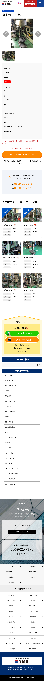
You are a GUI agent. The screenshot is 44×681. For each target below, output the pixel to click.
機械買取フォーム (11, 572)
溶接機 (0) (7, 442)
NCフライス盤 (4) (10, 380)
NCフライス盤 (33, 595)
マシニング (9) (9, 375)
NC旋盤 (33, 600)
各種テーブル (11, 638)
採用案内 (11, 577)
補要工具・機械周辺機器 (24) (13, 473)
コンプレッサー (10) (10, 437)
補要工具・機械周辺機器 (33, 643)
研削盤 (11, 611)
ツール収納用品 (11, 649)
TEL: (22, 183)
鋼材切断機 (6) (9, 422)
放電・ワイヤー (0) (10, 401)
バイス (11, 633)
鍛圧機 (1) (7, 432)
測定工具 (33, 638)
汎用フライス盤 (11, 600)
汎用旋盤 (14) (8, 396)
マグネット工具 (33, 633)
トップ (11, 566)
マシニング (11, 595)
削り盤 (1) (7, 416)
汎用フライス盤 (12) (10, 385)
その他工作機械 (11, 622)
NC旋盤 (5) (8, 391)
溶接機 (33, 627)
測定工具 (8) (8, 463)
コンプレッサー (11, 627)
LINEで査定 (24, 333)
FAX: (22, 188)
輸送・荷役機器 (33, 649)
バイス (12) (8, 448)
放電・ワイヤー (33, 606)
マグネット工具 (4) (10, 453)
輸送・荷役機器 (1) (10, 484)
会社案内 (33, 566)
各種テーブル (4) (9, 458)
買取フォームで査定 (23, 340)
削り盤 (11, 616)
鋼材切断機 (33, 616)
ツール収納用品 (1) (10, 479)
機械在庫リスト (33, 572)
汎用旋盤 (11, 606)
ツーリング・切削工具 (11, 643)
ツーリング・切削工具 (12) (12, 468)
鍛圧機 (33, 622)
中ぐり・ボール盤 (8, 11)
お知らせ (33, 577)
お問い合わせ (11, 582)
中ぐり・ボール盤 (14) (11, 411)
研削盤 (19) (8, 406)
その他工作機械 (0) (10, 427)
